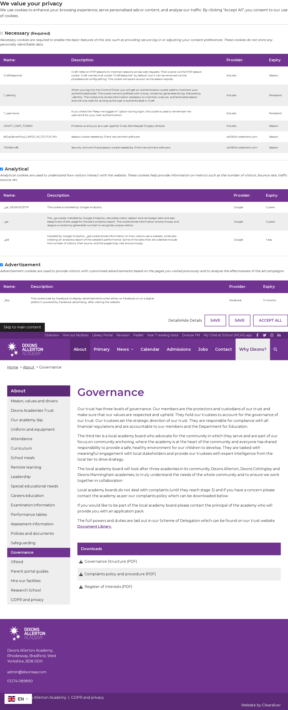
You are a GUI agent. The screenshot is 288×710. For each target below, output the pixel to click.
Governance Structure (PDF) (111, 561)
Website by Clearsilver (261, 705)
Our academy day (27, 420)
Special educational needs (34, 486)
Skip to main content (22, 327)
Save (215, 320)
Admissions (179, 349)
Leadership (21, 477)
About (80, 349)
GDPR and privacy (27, 600)
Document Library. (94, 526)
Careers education (27, 496)
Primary (102, 349)
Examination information (33, 505)
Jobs (203, 349)
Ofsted (17, 562)
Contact (223, 349)
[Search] (275, 349)
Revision (123, 335)
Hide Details (191, 320)
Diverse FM (191, 335)
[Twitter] (264, 335)
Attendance (21, 439)
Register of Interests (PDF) (108, 587)
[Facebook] (257, 335)
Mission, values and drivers (34, 401)
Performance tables (29, 514)
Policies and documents (32, 533)
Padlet (138, 335)
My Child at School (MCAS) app (228, 335)
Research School (26, 590)
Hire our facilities (75, 335)
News (123, 349)
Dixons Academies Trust (32, 410)
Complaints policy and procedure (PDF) (120, 574)
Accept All (270, 320)
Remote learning (26, 467)
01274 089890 (20, 681)
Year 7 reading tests (162, 335)
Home (12, 367)
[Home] (25, 349)
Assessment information (32, 524)
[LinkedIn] (279, 335)
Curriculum (21, 448)
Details (174, 320)
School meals (23, 458)
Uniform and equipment (33, 429)
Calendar (150, 349)
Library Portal (102, 335)
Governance (22, 552)
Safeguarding (23, 543)
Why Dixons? (252, 349)
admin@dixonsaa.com (26, 672)
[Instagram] (272, 335)
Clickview (52, 335)
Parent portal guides (29, 571)
